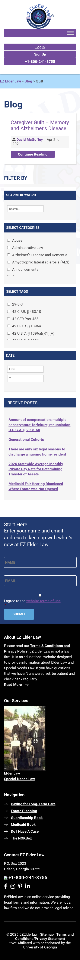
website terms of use (43, 601)
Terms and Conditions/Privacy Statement (44, 936)
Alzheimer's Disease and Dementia (39, 255)
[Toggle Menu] (70, 33)
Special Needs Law (19, 779)
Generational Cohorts (26, 439)
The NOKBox (21, 838)
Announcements (25, 269)
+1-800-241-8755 (40, 61)
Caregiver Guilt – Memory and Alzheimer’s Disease (40, 125)
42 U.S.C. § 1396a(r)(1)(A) (33, 333)
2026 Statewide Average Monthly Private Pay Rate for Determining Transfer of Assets (36, 469)
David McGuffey (29, 139)
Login (40, 47)
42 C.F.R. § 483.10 (26, 311)
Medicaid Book (23, 824)
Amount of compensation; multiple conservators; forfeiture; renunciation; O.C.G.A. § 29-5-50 (40, 425)
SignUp (40, 54)
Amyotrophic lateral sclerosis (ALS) (40, 262)
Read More (13, 684)
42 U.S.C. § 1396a (26, 326)
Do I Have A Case (25, 831)
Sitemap (47, 934)
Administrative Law (27, 248)
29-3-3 (17, 304)
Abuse (17, 240)
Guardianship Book (27, 818)
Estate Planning (24, 811)
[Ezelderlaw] (40, 27)
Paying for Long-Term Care (33, 804)
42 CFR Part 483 (25, 319)
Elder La (10, 773)
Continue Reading (33, 154)
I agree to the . (32, 603)
